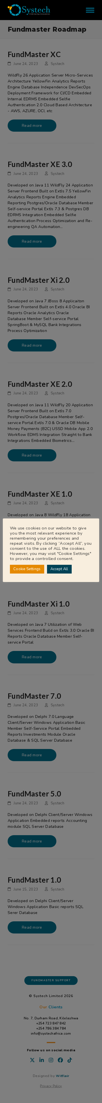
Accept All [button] (59, 569)
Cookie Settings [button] (27, 569)
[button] (90, 10)
